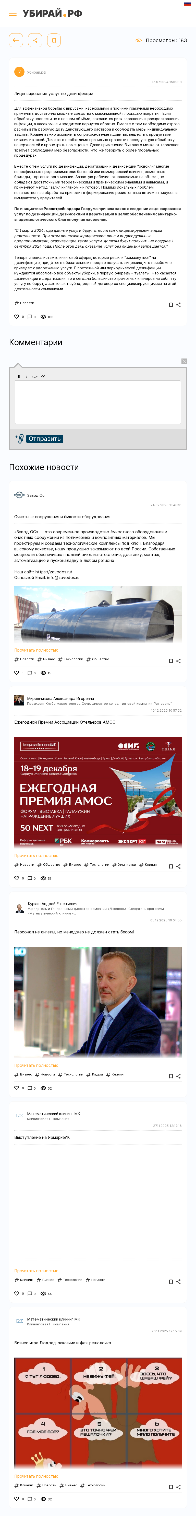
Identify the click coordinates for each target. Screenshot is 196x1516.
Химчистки (127, 864)
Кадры (97, 1074)
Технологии (73, 659)
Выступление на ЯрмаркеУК (42, 1137)
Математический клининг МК (53, 1113)
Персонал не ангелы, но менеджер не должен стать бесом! (74, 931)
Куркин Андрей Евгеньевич (52, 903)
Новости (27, 303)
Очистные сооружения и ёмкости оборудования (62, 516)
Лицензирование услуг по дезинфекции (53, 93)
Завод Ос (35, 495)
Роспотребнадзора (62, 208)
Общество (100, 659)
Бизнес (49, 659)
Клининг (151, 864)
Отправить (45, 438)
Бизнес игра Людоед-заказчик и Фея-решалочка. (63, 1342)
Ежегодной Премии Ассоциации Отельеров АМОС (64, 722)
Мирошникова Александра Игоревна (60, 698)
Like (17, 317)
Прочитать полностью (36, 650)
